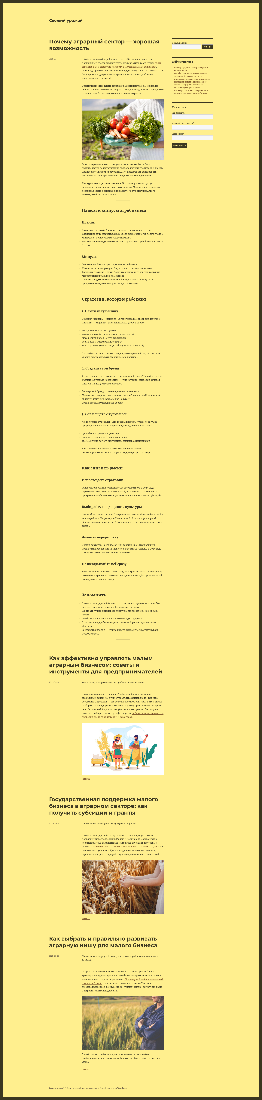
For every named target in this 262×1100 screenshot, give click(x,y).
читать (86, 778)
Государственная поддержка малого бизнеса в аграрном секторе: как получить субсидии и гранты (103, 806)
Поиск (207, 47)
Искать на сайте (179, 43)
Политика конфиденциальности (82, 1088)
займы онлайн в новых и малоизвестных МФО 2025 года (126, 846)
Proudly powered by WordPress (113, 1088)
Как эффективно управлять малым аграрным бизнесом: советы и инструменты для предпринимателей (105, 665)
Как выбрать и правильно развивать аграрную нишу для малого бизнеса (103, 942)
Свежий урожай (66, 20)
